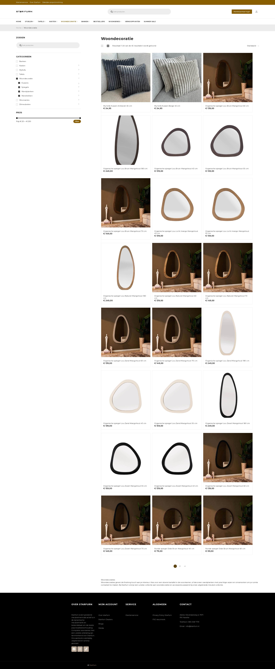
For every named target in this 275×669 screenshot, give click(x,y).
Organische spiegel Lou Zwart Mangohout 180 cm (227, 423)
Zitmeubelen (25, 104)
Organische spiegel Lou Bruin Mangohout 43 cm (176, 169)
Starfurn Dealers (105, 619)
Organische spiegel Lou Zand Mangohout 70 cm (175, 361)
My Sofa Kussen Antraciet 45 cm (117, 106)
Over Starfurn (35, 2)
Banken (22, 61)
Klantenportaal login (242, 11)
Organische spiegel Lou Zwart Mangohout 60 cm (227, 486)
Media (101, 628)
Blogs (101, 624)
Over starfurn (104, 615)
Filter (77, 121)
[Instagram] (80, 649)
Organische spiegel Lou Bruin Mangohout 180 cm (125, 169)
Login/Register (256, 11)
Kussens (24, 83)
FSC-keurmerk (159, 619)
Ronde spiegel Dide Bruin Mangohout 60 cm (225, 549)
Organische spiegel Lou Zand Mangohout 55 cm (175, 423)
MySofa (22, 70)
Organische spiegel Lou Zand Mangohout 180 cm (227, 361)
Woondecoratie (26, 79)
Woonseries (24, 100)
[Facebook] (74, 649)
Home (19, 28)
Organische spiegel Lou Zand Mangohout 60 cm (124, 361)
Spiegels (25, 87)
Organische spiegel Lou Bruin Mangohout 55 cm (227, 169)
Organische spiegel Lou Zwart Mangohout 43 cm (176, 486)
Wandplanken (27, 91)
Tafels (21, 74)
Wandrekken (27, 96)
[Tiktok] (86, 649)
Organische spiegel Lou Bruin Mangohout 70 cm (125, 231)
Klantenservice (22, 2)
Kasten (22, 66)
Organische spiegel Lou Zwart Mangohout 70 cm (125, 549)
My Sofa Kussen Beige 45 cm (167, 106)
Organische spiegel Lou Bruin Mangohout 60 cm (227, 106)
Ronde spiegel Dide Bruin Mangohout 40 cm (174, 549)
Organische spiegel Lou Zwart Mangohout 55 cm (125, 486)
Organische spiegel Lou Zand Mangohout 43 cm (124, 423)
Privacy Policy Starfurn (162, 615)
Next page (184, 566)
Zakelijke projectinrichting (52, 2)
